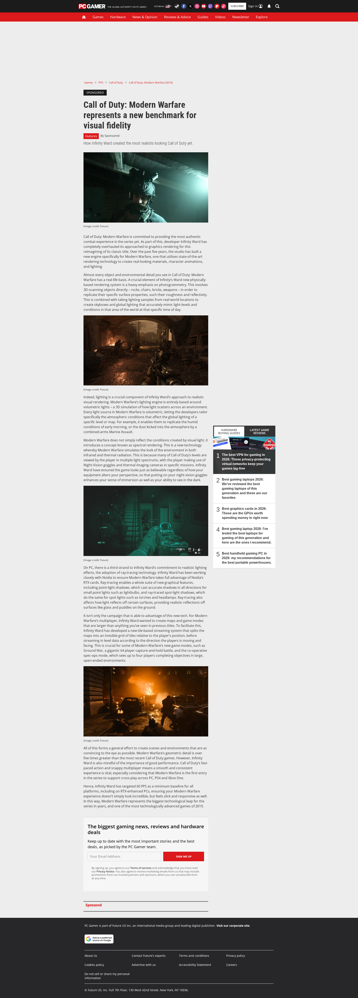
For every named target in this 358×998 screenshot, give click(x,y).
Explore (262, 17)
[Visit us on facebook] (183, 6)
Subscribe (237, 6)
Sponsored (112, 136)
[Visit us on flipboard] (216, 6)
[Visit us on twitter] (190, 6)
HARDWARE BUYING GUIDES (229, 431)
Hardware (118, 17)
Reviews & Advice (177, 17)
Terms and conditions (194, 956)
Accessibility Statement (195, 965)
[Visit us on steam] (177, 6)
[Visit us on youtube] (203, 6)
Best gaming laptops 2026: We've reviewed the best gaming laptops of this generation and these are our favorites (244, 488)
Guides (202, 17)
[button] (277, 6)
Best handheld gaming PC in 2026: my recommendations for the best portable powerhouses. (247, 558)
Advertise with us (144, 965)
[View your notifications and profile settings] (269, 6)
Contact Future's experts (149, 956)
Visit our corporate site (232, 926)
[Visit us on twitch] (210, 6)
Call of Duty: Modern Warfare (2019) (151, 82)
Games (98, 17)
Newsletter (240, 17)
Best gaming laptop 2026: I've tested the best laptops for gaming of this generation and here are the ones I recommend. (246, 535)
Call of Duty (116, 82)
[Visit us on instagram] (197, 6)
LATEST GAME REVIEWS (259, 431)
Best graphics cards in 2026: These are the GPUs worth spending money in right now (245, 513)
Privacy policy (235, 956)
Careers (231, 965)
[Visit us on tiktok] (223, 6)
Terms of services (141, 868)
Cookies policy (94, 965)
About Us (91, 956)
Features (91, 136)
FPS (101, 82)
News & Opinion (144, 17)
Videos (220, 17)
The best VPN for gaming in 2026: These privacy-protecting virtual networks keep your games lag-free (246, 461)
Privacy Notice (105, 871)
